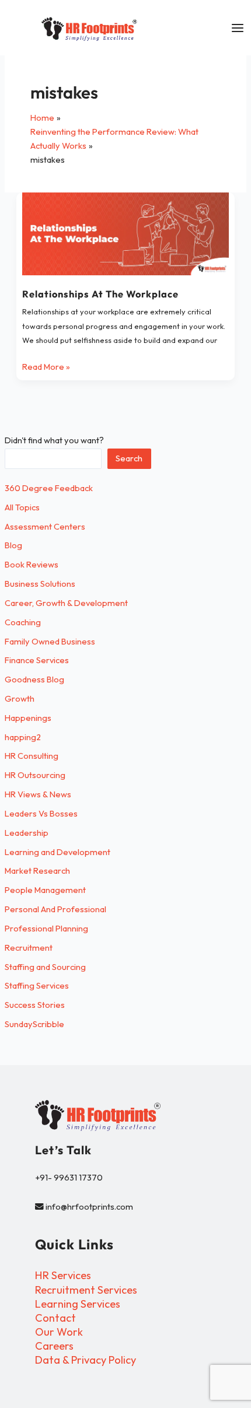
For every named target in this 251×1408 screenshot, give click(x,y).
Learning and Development (57, 851)
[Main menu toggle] (237, 28)
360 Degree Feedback (49, 487)
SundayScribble (34, 1023)
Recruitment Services (86, 1290)
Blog (13, 545)
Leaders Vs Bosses (41, 813)
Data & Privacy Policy (85, 1360)
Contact (55, 1318)
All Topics (22, 507)
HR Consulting (31, 755)
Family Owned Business (50, 641)
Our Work (59, 1332)
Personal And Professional (55, 909)
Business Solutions (40, 583)
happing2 (23, 736)
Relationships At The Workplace (100, 294)
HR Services (63, 1275)
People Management (45, 889)
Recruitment (29, 947)
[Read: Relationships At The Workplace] (125, 233)
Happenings (28, 717)
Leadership (26, 832)
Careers (54, 1346)
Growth (19, 698)
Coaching (23, 622)
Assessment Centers (45, 526)
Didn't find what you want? (54, 440)
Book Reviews (31, 564)
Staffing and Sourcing (45, 966)
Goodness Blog (34, 679)
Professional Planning (46, 928)
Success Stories (35, 1004)
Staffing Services (37, 985)
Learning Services (77, 1304)
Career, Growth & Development (66, 602)
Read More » (46, 366)
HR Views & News (38, 794)
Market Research (37, 870)
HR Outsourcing (35, 774)
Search (129, 458)
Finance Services (37, 660)
